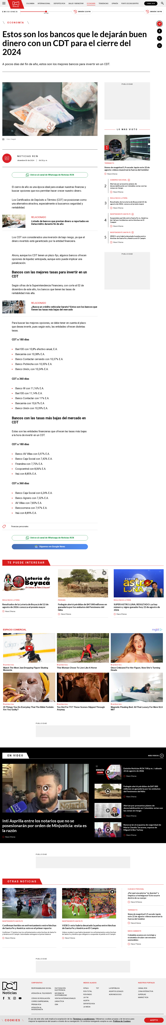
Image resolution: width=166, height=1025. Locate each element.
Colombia (30, 3)
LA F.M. (86, 997)
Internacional (44, 3)
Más (153, 756)
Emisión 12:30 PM (84, 11)
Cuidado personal (136, 889)
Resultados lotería (118, 198)
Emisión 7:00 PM (156, 11)
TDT (97, 988)
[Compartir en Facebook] (159, 31)
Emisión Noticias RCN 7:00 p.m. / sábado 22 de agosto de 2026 (142, 769)
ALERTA (86, 1000)
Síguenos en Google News (52, 546)
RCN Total (87, 991)
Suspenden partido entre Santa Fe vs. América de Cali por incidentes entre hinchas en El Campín (129, 220)
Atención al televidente (41, 993)
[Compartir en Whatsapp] (159, 45)
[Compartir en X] (159, 38)
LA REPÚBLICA (114, 988)
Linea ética (59, 1001)
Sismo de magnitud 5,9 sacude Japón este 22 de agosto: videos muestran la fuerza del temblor (127, 168)
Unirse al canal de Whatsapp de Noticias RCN (52, 175)
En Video (16, 755)
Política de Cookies (122, 1021)
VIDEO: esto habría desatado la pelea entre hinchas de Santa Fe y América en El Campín (128, 237)
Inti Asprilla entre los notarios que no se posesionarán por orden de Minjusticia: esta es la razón (44, 825)
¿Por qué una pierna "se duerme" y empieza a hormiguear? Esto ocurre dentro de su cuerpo (144, 895)
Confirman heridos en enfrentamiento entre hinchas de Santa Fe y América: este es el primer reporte (29, 927)
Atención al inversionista (37, 1008)
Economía (91, 3)
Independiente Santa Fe (120, 214)
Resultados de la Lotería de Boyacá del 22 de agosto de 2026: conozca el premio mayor (128, 203)
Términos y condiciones (84, 1019)
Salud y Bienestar (76, 3)
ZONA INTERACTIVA (145, 991)
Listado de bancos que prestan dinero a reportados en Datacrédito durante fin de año (60, 222)
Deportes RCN (59, 3)
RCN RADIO (87, 994)
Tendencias (103, 3)
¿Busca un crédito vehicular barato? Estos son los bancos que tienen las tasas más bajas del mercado (64, 308)
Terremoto (109, 163)
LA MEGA (86, 1007)
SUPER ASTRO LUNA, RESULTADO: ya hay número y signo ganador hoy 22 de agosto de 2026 (137, 607)
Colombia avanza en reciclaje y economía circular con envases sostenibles (142, 937)
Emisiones (10, 12)
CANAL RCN (151, 3)
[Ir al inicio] (16, 4)
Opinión (115, 3)
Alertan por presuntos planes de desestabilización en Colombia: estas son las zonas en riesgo (128, 186)
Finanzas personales (19, 526)
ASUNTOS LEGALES (116, 991)
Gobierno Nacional (118, 180)
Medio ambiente (134, 931)
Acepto (154, 1020)
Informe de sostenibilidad (61, 994)
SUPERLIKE (142, 994)
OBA (56, 1004)
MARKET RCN (143, 997)
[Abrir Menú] (3, 3)
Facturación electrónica (60, 989)
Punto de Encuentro (130, 3)
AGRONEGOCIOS (115, 994)
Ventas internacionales (65, 998)
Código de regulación (40, 998)
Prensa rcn (36, 1004)
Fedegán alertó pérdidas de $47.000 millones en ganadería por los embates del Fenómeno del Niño (82, 607)
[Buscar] (162, 3)
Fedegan (61, 600)
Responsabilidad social (41, 988)
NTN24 (85, 988)
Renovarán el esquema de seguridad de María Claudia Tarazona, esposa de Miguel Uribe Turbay (142, 827)
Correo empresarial (40, 1001)
